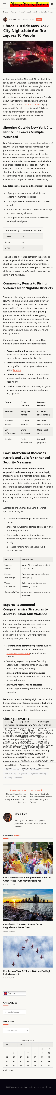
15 (35, 1057)
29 (35, 1065)
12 (14, 1057)
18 (7, 1061)
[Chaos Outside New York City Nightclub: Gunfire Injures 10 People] (28, 57)
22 (35, 1061)
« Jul (5, 1070)
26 (14, 1065)
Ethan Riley (16, 19)
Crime (39, 19)
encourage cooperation (18, 653)
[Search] (52, 4)
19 (14, 1061)
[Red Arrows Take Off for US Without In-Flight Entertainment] (28, 952)
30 (42, 1065)
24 (49, 1061)
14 (28, 1057)
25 (7, 1065)
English (11, 993)
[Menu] (4, 4)
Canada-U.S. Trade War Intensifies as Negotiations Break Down (22, 926)
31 (49, 1065)
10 (49, 1053)
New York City (10, 773)
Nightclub (23, 773)
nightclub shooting (38, 773)
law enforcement (32, 104)
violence (18, 777)
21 (28, 1061)
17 (49, 1057)
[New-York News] (29, 4)
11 (7, 1057)
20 (21, 1061)
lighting (17, 370)
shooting (8, 777)
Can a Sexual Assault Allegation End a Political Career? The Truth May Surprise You (27, 879)
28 (28, 1065)
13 (21, 1057)
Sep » (10, 1070)
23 (42, 1061)
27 (21, 1065)
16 (42, 1057)
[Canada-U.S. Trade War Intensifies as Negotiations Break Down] (28, 905)
